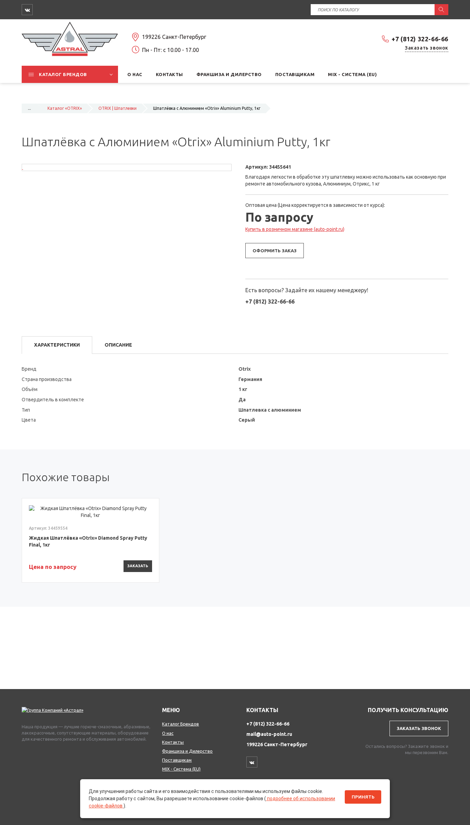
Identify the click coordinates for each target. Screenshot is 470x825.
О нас (167, 733)
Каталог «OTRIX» (64, 108)
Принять (363, 797)
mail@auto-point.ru (269, 734)
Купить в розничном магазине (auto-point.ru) (294, 229)
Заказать (137, 566)
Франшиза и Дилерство (187, 751)
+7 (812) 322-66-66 (420, 38)
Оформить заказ (275, 250)
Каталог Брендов (180, 723)
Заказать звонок (426, 48)
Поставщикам (177, 760)
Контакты (173, 742)
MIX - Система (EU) (181, 768)
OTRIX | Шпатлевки (117, 108)
